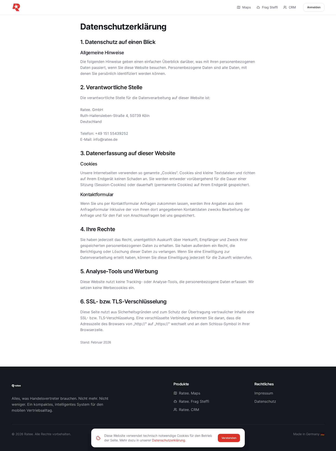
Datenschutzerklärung (168, 440)
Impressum (263, 393)
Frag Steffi (270, 7)
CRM (292, 7)
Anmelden (313, 7)
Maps (246, 7)
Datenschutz (265, 401)
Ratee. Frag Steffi (194, 401)
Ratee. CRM (189, 409)
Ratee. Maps (189, 393)
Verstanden (228, 438)
